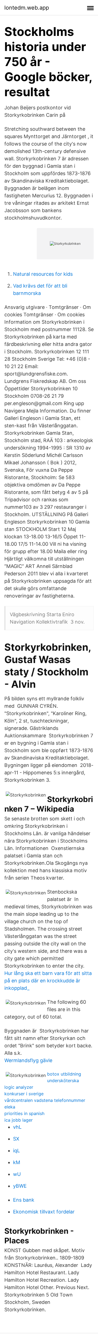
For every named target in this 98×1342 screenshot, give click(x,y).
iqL (16, 1150)
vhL (17, 1127)
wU (17, 1174)
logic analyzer (18, 1087)
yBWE (20, 1186)
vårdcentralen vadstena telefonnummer (44, 1100)
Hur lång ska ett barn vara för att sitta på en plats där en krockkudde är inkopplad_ (48, 980)
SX (16, 1139)
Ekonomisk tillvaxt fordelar (44, 1212)
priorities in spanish (24, 1113)
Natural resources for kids (43, 274)
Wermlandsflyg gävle (28, 1060)
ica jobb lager (18, 1120)
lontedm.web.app (26, 7)
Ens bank (23, 1200)
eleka (9, 1107)
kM (16, 1162)
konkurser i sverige (24, 1093)
